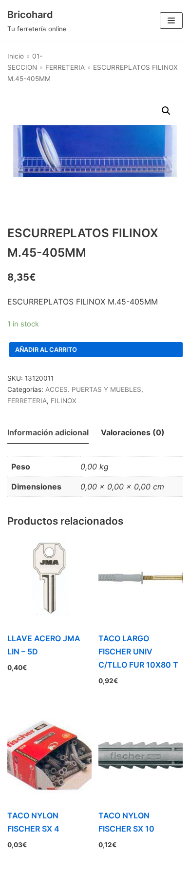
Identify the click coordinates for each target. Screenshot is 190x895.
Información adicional (48, 432)
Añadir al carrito (46, 349)
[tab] (48, 433)
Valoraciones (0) (133, 432)
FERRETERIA (65, 67)
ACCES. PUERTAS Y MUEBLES (93, 389)
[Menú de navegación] (171, 20)
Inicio (15, 56)
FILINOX (63, 401)
